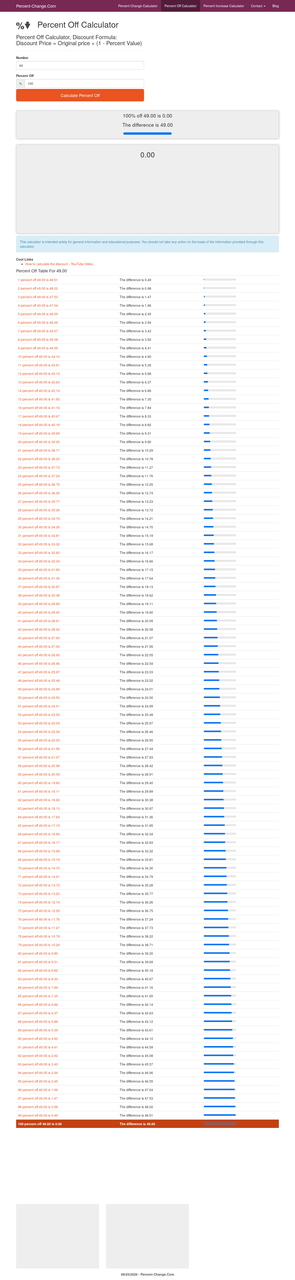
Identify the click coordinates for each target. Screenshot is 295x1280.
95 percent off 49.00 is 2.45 (38, 1081)
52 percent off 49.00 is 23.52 (39, 714)
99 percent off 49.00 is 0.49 (38, 1115)
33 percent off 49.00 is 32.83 (39, 552)
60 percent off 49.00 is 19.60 (39, 782)
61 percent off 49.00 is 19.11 (39, 791)
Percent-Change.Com (36, 6)
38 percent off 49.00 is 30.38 (39, 595)
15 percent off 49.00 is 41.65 (39, 399)
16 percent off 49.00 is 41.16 (39, 407)
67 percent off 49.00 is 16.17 (39, 842)
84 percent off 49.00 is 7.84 (38, 987)
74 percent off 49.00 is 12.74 (39, 902)
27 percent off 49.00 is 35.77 (39, 501)
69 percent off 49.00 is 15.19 (39, 859)
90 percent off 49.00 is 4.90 (38, 1038)
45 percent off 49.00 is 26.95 (39, 655)
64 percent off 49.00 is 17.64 (39, 817)
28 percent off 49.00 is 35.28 (39, 510)
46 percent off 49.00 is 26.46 (39, 663)
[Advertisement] (147, 200)
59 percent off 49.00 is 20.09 (39, 774)
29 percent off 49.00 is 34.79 (39, 518)
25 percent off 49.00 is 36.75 (39, 484)
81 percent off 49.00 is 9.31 (38, 961)
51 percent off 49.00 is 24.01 (39, 706)
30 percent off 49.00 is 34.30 (39, 527)
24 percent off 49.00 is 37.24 (39, 476)
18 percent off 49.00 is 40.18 (39, 424)
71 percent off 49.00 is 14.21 (39, 876)
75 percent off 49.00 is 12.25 (39, 910)
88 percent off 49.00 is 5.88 (38, 1021)
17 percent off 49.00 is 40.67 (39, 416)
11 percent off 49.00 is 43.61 (39, 365)
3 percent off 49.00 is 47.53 (38, 296)
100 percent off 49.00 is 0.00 (40, 1123)
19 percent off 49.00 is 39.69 (39, 433)
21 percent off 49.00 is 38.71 (39, 450)
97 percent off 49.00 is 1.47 (38, 1098)
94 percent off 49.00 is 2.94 (38, 1072)
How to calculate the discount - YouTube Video (59, 264)
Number (22, 57)
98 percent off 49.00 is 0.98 (38, 1106)
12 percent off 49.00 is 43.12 (39, 373)
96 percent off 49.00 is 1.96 (38, 1089)
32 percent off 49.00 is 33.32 (39, 544)
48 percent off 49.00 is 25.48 (39, 680)
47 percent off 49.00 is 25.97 (39, 672)
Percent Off (181, 5)
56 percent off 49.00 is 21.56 (39, 748)
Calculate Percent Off (80, 95)
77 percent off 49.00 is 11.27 (39, 927)
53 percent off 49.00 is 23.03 (39, 723)
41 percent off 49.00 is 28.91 (39, 620)
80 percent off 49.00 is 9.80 (38, 953)
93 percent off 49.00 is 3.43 (38, 1064)
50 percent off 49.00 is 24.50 (39, 697)
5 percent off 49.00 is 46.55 (38, 314)
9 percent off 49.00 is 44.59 (38, 348)
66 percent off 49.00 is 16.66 (39, 834)
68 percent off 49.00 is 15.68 (39, 851)
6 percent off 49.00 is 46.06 (38, 322)
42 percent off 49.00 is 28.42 (39, 629)
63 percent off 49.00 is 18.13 (39, 808)
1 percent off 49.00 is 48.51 (38, 279)
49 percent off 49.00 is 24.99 (39, 689)
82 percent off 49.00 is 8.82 (38, 970)
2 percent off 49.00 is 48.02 (38, 288)
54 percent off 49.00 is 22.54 (39, 731)
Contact (257, 5)
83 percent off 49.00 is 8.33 (38, 979)
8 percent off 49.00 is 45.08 (38, 339)
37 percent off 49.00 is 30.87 (39, 586)
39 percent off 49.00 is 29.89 (39, 603)
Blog (275, 5)
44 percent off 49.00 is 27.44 (39, 646)
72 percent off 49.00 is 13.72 (39, 885)
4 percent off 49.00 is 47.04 (38, 305)
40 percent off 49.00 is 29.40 (39, 612)
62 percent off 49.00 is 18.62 (39, 799)
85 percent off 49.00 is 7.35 (38, 996)
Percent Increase (224, 5)
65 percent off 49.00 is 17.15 (39, 825)
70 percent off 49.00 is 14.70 (39, 868)
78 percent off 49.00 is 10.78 (39, 936)
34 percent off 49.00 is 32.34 (39, 561)
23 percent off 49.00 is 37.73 (39, 467)
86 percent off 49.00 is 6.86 (38, 1004)
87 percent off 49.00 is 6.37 (38, 1013)
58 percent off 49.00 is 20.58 (39, 765)
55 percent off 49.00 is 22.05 (39, 740)
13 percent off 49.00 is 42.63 (39, 382)
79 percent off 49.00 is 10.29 (39, 944)
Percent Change (138, 5)
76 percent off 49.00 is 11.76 (39, 919)
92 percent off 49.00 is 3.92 (38, 1055)
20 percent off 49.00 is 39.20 (39, 441)
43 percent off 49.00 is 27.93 (39, 638)
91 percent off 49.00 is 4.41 (38, 1047)
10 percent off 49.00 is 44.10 (39, 356)
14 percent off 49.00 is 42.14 (39, 390)
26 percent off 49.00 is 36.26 (39, 493)
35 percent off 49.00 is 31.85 (39, 569)
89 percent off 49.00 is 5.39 (38, 1030)
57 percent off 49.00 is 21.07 (39, 757)
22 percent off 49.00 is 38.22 (39, 458)
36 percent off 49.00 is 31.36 (39, 578)
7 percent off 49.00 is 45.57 (38, 331)
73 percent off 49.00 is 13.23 (39, 893)
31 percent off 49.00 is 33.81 (39, 535)
